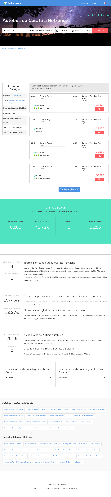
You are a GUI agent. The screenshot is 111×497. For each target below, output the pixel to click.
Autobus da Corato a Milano (13, 416)
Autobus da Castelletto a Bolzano (89, 456)
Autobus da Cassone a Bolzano (14, 450)
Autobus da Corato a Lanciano (83, 416)
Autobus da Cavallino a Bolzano (45, 462)
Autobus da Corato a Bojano (13, 428)
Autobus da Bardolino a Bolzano (15, 456)
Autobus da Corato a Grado (58, 422)
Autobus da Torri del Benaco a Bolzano (17, 462)
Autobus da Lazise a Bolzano (65, 450)
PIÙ (99, 109)
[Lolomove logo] (12, 3)
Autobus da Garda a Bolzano (88, 450)
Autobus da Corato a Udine (35, 410)
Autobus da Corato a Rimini (13, 410)
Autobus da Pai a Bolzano (13, 444)
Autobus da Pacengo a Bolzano (65, 444)
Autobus (84, 3)
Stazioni (95, 3)
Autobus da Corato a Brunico (81, 422)
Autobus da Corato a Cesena (36, 416)
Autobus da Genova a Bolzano (89, 444)
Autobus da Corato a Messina (58, 410)
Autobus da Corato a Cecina (59, 416)
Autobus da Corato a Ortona (14, 422)
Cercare (100, 30)
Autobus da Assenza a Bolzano (64, 456)
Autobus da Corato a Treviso (37, 428)
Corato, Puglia (16, 95)
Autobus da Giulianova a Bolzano (40, 450)
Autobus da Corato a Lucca (36, 422)
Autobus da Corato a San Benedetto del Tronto (88, 410)
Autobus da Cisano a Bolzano (39, 456)
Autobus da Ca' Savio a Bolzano (71, 462)
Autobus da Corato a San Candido (61, 428)
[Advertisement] (55, 65)
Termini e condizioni (52, 488)
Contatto (37, 488)
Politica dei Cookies (70, 488)
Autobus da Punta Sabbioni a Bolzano (38, 444)
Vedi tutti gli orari (69, 189)
